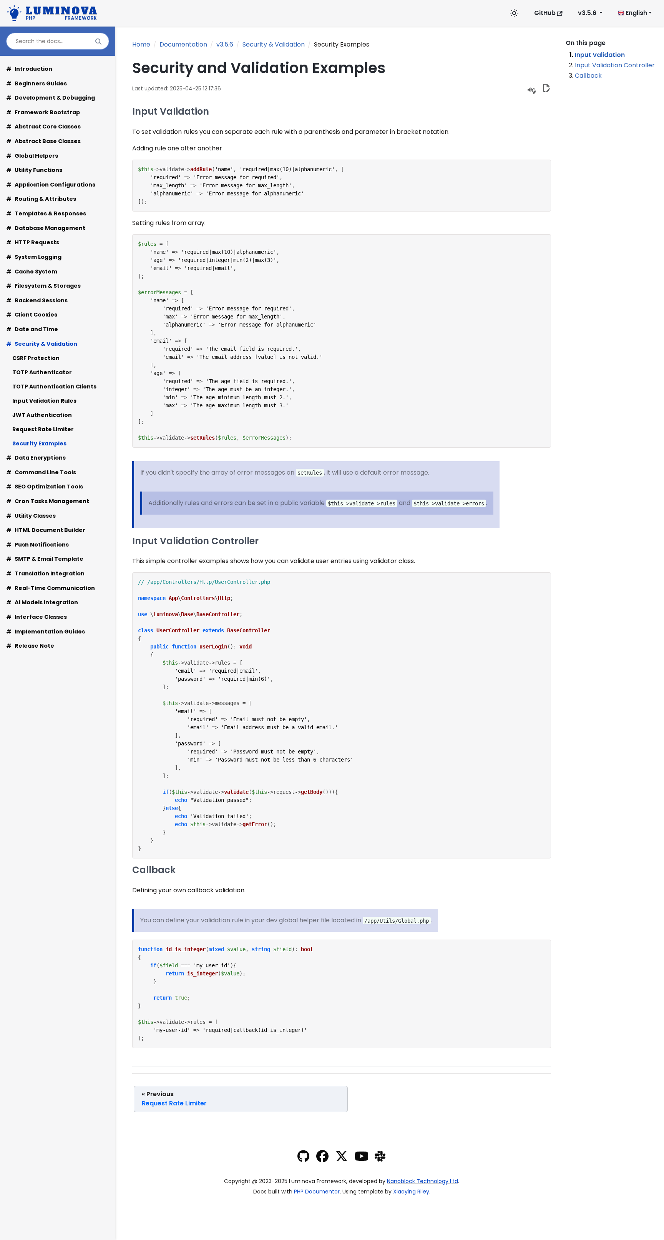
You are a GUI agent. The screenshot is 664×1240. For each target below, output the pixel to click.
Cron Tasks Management (47, 501)
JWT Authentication (42, 415)
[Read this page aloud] (531, 89)
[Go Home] (54, 12)
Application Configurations (50, 184)
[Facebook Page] (322, 1158)
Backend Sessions (37, 300)
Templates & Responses (46, 213)
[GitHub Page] (303, 1158)
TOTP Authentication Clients (54, 386)
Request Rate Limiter (43, 429)
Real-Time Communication (50, 588)
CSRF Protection (36, 358)
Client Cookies (31, 314)
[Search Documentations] (98, 41)
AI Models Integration (42, 602)
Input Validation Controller (615, 65)
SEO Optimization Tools (44, 486)
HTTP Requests (32, 242)
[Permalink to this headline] (396, 68)
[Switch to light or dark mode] (514, 13)
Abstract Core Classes (43, 126)
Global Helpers (32, 156)
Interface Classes (36, 617)
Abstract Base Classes (43, 141)
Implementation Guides (45, 631)
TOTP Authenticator (42, 372)
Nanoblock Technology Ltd (422, 1181)
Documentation (183, 44)
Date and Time (32, 329)
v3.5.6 (224, 44)
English (635, 12)
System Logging (33, 257)
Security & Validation (41, 344)
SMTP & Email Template (44, 559)
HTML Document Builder (45, 530)
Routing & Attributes (41, 199)
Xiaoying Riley (411, 1191)
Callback (588, 75)
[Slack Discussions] (380, 1158)
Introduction (29, 69)
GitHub (545, 12)
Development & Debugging (50, 98)
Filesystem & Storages (43, 286)
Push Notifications (37, 544)
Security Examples (39, 443)
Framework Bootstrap (43, 112)
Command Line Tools (41, 472)
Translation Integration (45, 573)
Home (141, 44)
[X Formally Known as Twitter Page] (341, 1158)
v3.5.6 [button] (588, 12)
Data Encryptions (36, 458)
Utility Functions (34, 170)
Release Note (30, 646)
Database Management (45, 228)
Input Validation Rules (44, 401)
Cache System (31, 271)
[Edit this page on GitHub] (546, 89)
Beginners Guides (36, 83)
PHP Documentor (317, 1191)
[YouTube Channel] (362, 1158)
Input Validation (600, 54)
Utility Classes (31, 516)
